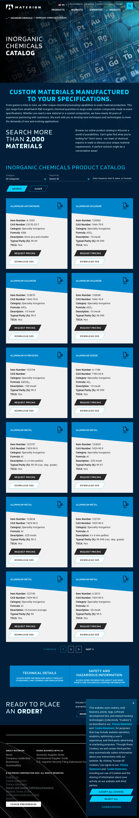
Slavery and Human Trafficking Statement (30, 787)
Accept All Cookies (111, 791)
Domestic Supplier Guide (50, 754)
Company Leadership (18, 758)
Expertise (96, 9)
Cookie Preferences (23, 804)
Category (10, 175)
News (9, 754)
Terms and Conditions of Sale (22, 795)
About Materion (76, 4)
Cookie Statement (16, 780)
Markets (77, 9)
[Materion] (23, 7)
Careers (100, 4)
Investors (109, 4)
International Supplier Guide (52, 758)
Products (58, 9)
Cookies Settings (111, 806)
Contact (119, 4)
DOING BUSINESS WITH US (50, 750)
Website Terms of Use (18, 791)
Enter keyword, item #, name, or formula (112, 178)
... (6, 17)
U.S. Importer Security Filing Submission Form (63, 762)
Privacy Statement (16, 784)
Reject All (111, 798)
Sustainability (13, 765)
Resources (89, 4)
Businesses (12, 762)
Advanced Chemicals (21, 17)
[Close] (133, 703)
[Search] (130, 6)
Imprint (10, 798)
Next (88, 649)
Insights (115, 9)
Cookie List (12, 777)
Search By (54, 175)
